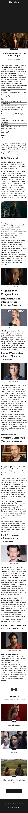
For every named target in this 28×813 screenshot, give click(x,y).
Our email (18, 807)
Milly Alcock (5, 105)
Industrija (14, 752)
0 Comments (17, 59)
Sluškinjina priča (14, 725)
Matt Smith (8, 107)
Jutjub (13, 48)
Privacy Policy (11, 807)
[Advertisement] (14, 19)
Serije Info (14, 2)
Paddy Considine (14, 105)
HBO (17, 48)
